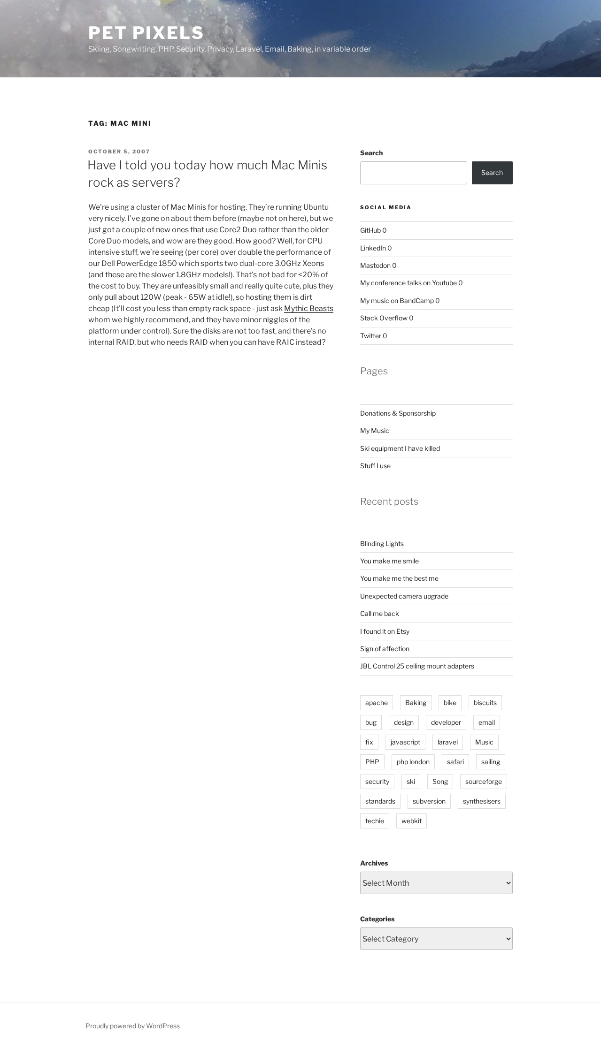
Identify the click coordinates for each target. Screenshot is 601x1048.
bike (450, 702)
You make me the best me (399, 578)
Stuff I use (375, 466)
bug (371, 722)
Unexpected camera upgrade (404, 596)
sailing (490, 762)
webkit (411, 821)
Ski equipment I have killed (400, 448)
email (486, 722)
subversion (429, 801)
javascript (405, 742)
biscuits (485, 702)
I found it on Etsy (384, 631)
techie (374, 821)
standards (380, 801)
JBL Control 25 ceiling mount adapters (417, 666)
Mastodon (375, 265)
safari (455, 762)
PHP (372, 762)
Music (484, 742)
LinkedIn (373, 248)
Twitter (370, 336)
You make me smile (389, 561)
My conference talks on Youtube (408, 283)
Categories (377, 919)
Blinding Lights (382, 543)
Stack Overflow (384, 318)
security (377, 781)
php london (413, 762)
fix (369, 742)
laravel (448, 742)
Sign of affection (384, 649)
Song (440, 781)
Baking (415, 702)
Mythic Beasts (308, 308)
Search (371, 153)
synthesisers (482, 801)
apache (376, 702)
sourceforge (483, 781)
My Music (374, 430)
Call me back (379, 613)
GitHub (370, 230)
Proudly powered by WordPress (132, 1026)
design (404, 722)
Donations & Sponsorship (398, 413)
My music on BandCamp (397, 300)
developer (446, 722)
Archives (374, 863)
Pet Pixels (146, 33)
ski (411, 781)
